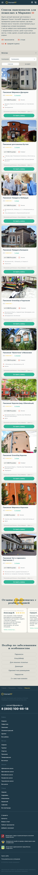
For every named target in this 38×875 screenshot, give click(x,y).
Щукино (3, 733)
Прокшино (4, 754)
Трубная (3, 748)
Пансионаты (12, 688)
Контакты (4, 818)
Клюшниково (5, 798)
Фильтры (4, 53)
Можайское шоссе (7, 774)
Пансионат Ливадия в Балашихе (15, 250)
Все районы (5, 737)
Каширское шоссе (7, 778)
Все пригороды (6, 808)
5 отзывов (17, 510)
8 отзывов (17, 95)
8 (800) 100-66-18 (35, 2)
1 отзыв (16, 201)
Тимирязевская (6, 757)
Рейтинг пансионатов (7, 825)
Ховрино (4, 721)
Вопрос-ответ (5, 821)
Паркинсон (19, 654)
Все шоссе (4, 784)
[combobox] (23, 59)
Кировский (4, 801)
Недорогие (19, 674)
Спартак (4, 751)
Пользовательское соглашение (10, 859)
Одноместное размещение (19, 670)
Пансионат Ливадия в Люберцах (15, 198)
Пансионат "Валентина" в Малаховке (17, 353)
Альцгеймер (19, 658)
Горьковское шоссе (7, 781)
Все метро (4, 760)
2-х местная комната (19, 678)
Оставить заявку (19, 115)
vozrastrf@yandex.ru (14, 705)
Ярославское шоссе (7, 771)
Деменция (19, 666)
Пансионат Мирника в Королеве (15, 507)
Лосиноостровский (7, 730)
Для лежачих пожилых (19, 662)
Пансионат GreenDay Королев (15, 455)
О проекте (4, 815)
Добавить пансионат (7, 828)
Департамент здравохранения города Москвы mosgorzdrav (18, 847)
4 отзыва (17, 406)
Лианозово (4, 727)
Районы (20, 688)
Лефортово (4, 724)
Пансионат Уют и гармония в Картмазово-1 (14, 559)
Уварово (3, 792)
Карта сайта (5, 856)
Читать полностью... (10, 629)
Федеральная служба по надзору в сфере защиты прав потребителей (20, 842)
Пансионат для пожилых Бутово (16, 144)
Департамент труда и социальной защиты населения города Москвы (20, 836)
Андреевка (4, 795)
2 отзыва (17, 147)
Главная (3, 688)
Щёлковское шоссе (7, 768)
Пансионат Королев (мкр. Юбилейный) (18, 403)
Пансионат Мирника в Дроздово (15, 92)
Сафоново (4, 804)
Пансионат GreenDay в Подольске (16, 300)
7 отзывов (17, 355)
